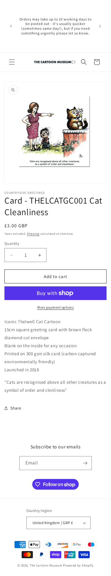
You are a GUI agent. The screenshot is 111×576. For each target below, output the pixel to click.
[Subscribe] (84, 463)
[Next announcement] (100, 26)
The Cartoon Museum (46, 565)
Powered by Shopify (78, 565)
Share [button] (15, 408)
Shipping (33, 234)
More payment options (55, 307)
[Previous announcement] (10, 26)
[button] (11, 62)
